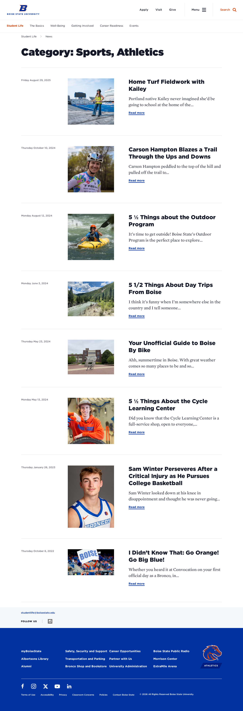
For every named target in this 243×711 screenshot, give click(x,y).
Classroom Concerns (83, 694)
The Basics (37, 25)
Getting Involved (82, 25)
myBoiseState (31, 651)
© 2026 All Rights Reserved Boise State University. (167, 694)
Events (134, 25)
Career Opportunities (125, 651)
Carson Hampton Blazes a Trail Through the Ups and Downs (173, 153)
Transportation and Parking (85, 659)
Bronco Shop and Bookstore (86, 666)
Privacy (63, 694)
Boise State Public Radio (171, 651)
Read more (137, 113)
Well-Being (57, 25)
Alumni (26, 666)
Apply (143, 9)
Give (172, 9)
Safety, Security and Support (86, 651)
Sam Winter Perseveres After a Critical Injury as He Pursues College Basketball (173, 476)
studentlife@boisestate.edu (38, 612)
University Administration (128, 666)
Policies (103, 694)
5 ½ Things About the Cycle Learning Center (168, 405)
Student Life (15, 25)
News (49, 36)
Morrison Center (165, 659)
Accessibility (47, 694)
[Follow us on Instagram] (50, 621)
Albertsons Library (35, 659)
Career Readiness (111, 25)
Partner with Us (120, 659)
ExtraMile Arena (165, 666)
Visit (158, 9)
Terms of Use (28, 694)
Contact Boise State (123, 694)
